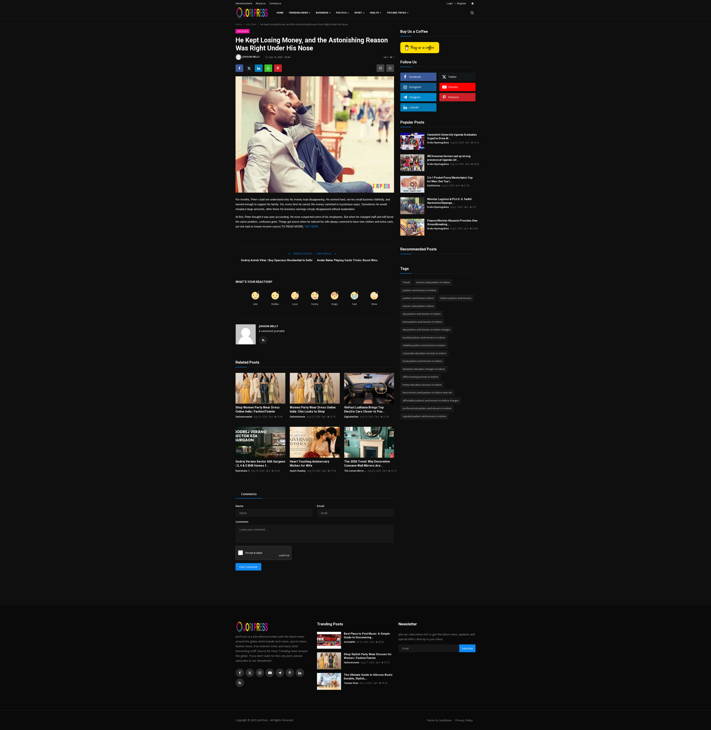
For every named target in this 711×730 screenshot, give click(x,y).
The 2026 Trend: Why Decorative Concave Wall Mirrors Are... (367, 463)
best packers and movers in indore (422, 321)
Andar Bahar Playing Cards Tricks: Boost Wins (347, 260)
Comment (242, 521)
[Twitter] (250, 673)
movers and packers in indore (433, 282)
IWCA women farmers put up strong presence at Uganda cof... (448, 158)
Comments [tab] (249, 494)
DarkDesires (433, 185)
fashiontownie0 (244, 416)
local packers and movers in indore (422, 361)
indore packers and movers (455, 298)
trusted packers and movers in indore (424, 337)
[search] (472, 12)
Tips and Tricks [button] (396, 12)
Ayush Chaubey (298, 470)
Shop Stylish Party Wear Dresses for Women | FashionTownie (368, 656)
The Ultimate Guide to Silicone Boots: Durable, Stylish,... (368, 676)
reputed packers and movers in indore (424, 416)
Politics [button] (341, 12)
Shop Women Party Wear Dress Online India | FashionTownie (258, 409)
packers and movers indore (418, 298)
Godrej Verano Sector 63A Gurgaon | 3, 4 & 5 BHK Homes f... (260, 463)
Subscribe (467, 648)
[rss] (240, 683)
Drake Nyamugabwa (438, 142)
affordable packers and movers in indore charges (431, 400)
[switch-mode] (472, 3)
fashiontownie (297, 416)
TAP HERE (311, 226)
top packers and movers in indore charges (426, 329)
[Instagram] (260, 673)
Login (450, 3)
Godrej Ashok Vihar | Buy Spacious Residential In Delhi (276, 260)
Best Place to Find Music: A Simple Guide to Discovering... (367, 635)
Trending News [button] (298, 12)
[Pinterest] (290, 673)
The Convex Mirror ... (355, 470)
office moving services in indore (420, 376)
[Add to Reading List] (390, 68)
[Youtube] (270, 673)
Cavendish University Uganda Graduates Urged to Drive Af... (452, 136)
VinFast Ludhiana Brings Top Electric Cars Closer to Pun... (364, 409)
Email (320, 506)
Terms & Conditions (439, 720)
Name (239, 506)
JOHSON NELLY (268, 326)
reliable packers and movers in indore (424, 345)
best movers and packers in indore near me (427, 392)
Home (280, 12)
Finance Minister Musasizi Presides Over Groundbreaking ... (452, 222)
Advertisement (244, 3)
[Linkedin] (300, 673)
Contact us (275, 3)
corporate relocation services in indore (424, 353)
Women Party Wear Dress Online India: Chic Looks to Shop (313, 409)
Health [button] (374, 12)
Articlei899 (349, 641)
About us (261, 3)
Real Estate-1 (242, 470)
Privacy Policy (464, 720)
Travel (406, 282)
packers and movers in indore (419, 290)
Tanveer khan (351, 683)
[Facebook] (240, 673)
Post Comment (248, 567)
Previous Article (302, 253)
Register (461, 3)
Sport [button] (358, 12)
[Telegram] (280, 673)
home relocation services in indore (422, 384)
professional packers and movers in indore (427, 408)
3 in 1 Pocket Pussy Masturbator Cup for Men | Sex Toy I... (450, 179)
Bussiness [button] (322, 12)
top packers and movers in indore (422, 313)
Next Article (324, 253)
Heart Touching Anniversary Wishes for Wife (309, 463)
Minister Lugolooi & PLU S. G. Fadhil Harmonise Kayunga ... (449, 201)
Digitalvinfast (351, 416)
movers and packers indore (418, 306)
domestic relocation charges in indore (424, 369)
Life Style (251, 24)
